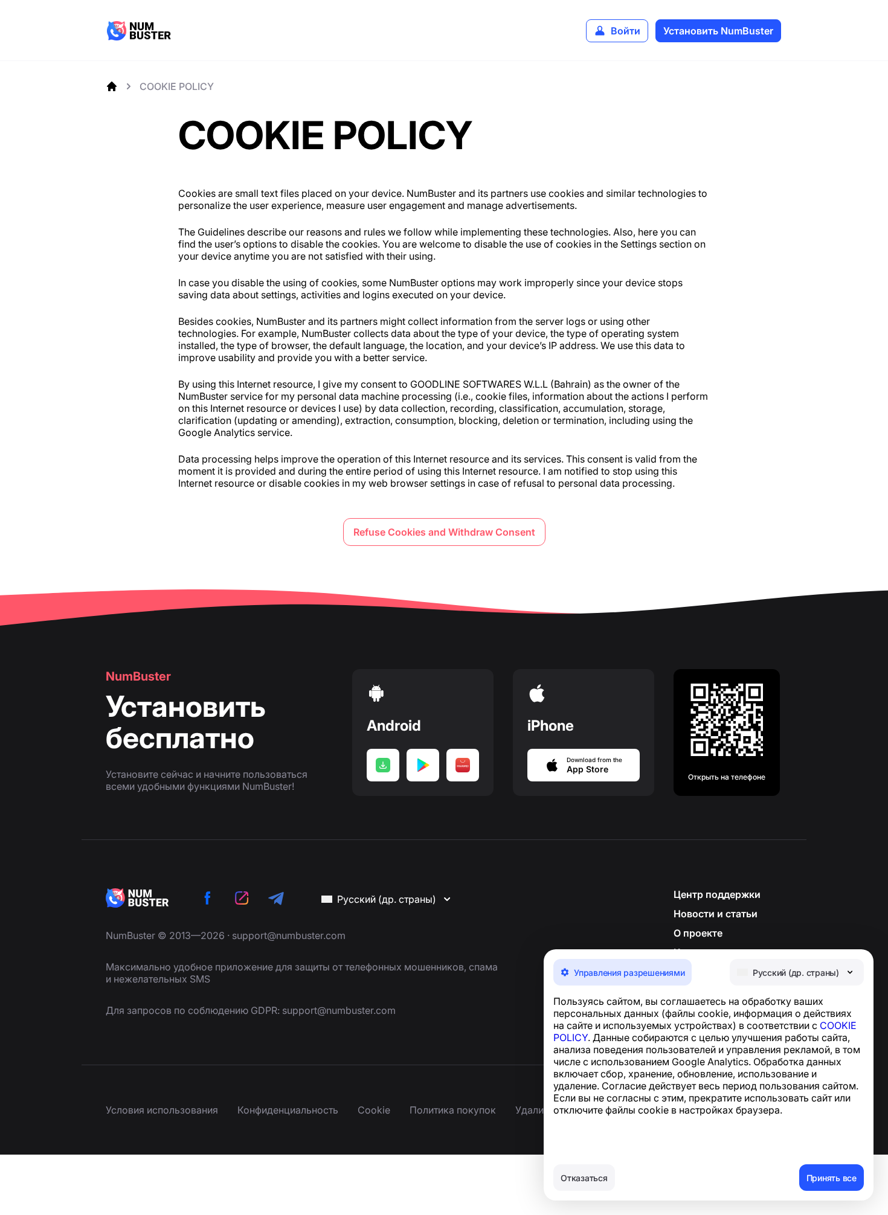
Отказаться (584, 1178)
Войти (625, 31)
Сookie (374, 1110)
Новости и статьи (716, 914)
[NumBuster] (139, 30)
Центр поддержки (717, 894)
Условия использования (162, 1110)
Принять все (831, 1178)
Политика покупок (453, 1110)
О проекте (698, 933)
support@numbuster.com (289, 935)
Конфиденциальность (287, 1110)
